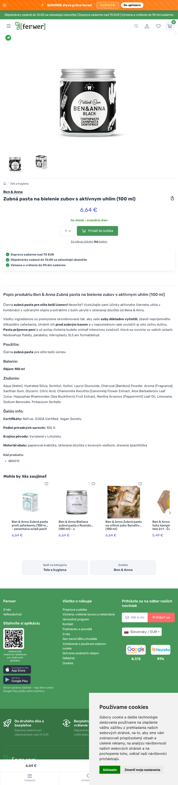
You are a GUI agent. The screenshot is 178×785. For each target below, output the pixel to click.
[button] (17, 669)
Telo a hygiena (19, 183)
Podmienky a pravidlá (77, 629)
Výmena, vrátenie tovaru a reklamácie (89, 614)
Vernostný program (76, 619)
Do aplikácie (132, 5)
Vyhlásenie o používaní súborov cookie (84, 646)
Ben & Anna (13, 192)
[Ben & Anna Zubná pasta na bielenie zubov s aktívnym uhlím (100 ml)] (89, 92)
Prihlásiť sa (161, 617)
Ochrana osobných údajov (81, 653)
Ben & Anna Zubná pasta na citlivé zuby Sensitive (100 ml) (123, 525)
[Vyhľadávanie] (136, 26)
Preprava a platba (75, 609)
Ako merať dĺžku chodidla (80, 639)
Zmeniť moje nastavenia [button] (142, 770)
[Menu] (8, 26)
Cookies (68, 663)
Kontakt (68, 624)
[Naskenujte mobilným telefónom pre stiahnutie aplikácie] (15, 638)
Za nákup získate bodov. (89, 241)
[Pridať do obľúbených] (46, 484)
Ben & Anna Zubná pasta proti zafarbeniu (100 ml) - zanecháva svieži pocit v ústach (30, 527)
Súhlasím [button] (110, 770)
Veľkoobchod (12, 614)
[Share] (172, 198)
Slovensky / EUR (143, 632)
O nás (7, 609)
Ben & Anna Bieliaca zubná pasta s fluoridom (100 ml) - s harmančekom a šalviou (76, 527)
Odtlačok (69, 658)
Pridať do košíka (100, 231)
